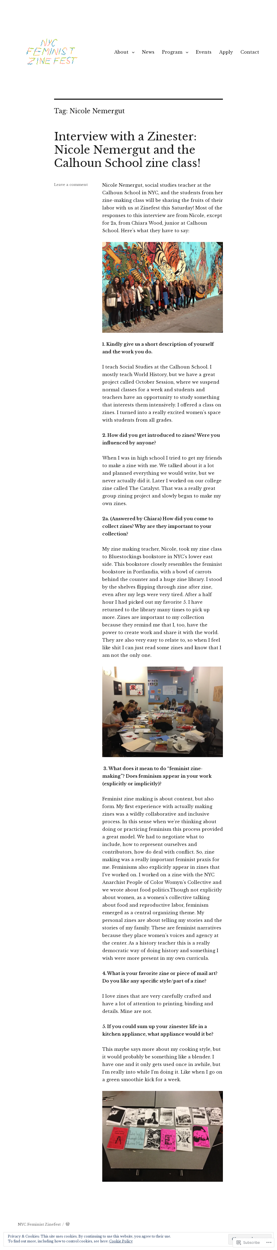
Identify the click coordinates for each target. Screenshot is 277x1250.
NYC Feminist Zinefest (39, 1224)
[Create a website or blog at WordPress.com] (68, 1224)
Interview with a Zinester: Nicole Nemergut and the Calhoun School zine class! (127, 150)
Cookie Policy (121, 1241)
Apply (226, 52)
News (148, 52)
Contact (249, 52)
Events (204, 52)
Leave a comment (71, 184)
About (121, 52)
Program (172, 52)
